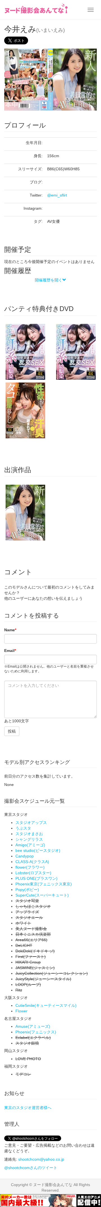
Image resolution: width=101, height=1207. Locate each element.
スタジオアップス (31, 822)
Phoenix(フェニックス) (35, 1032)
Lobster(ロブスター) (33, 873)
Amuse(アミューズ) (32, 1026)
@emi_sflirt (57, 195)
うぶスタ (23, 828)
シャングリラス (29, 839)
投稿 (12, 731)
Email (10, 650)
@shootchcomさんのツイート (30, 1167)
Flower (21, 1011)
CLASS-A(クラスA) (32, 861)
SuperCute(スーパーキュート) (42, 895)
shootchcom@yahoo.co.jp (41, 1159)
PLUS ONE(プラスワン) (36, 878)
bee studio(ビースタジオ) (37, 850)
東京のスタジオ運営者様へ (27, 1107)
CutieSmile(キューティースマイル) (46, 1005)
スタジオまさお (29, 833)
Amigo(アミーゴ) (30, 845)
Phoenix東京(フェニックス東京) (43, 884)
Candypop (24, 856)
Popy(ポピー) (27, 889)
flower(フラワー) (30, 867)
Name (10, 630)
